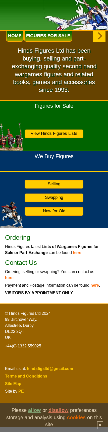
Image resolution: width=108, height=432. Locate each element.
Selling (54, 183)
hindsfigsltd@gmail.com (50, 368)
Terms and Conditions (26, 376)
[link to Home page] (24, 11)
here (77, 253)
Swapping (54, 197)
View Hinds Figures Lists (54, 133)
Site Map (13, 384)
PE (21, 391)
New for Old (54, 211)
